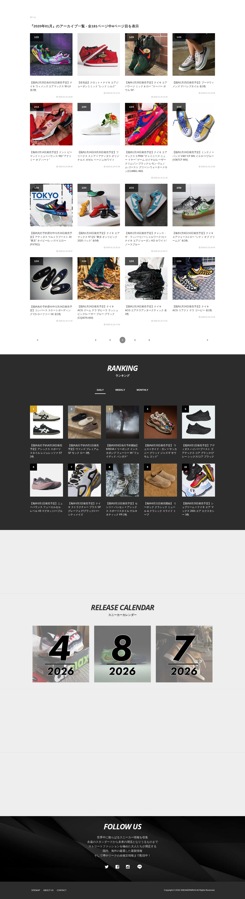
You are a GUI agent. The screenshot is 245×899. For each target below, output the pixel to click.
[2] (84, 421)
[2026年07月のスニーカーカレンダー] (184, 654)
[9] (160, 479)
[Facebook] (117, 867)
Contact (61, 890)
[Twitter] (107, 867)
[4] (160, 421)
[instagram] (128, 867)
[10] (198, 479)
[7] (84, 479)
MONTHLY (142, 390)
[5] (198, 421)
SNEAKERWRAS (188, 890)
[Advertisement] (123, 561)
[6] (46, 479)
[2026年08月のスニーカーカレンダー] (122, 654)
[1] (46, 421)
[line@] (138, 867)
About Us (48, 890)
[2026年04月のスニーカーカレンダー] (60, 654)
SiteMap (35, 890)
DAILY (100, 390)
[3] (122, 421)
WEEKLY (120, 390)
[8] (122, 479)
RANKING (122, 368)
